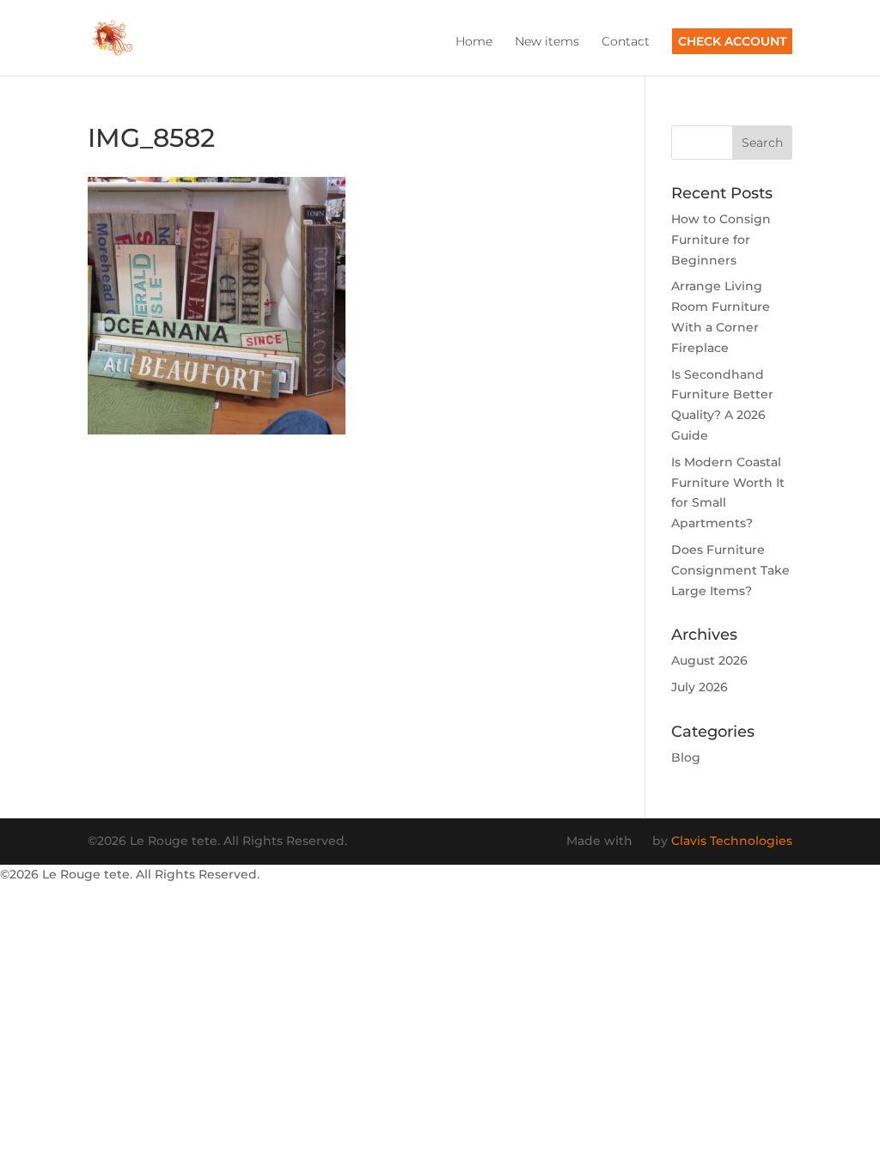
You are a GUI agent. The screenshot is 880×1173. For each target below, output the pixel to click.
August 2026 (709, 660)
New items (547, 42)
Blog (685, 757)
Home (473, 42)
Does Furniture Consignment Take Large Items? (730, 570)
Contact (626, 42)
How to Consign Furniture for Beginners (721, 239)
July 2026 (699, 687)
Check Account (732, 41)
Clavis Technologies (731, 840)
